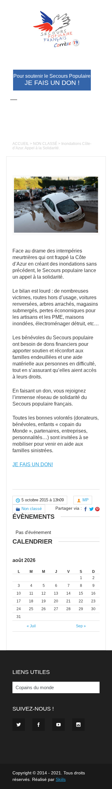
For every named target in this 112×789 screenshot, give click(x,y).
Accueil (20, 144)
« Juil (31, 626)
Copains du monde (35, 687)
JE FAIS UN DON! (32, 464)
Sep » (81, 626)
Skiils (61, 779)
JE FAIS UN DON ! (52, 79)
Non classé (45, 144)
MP (85, 500)
